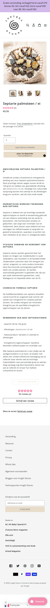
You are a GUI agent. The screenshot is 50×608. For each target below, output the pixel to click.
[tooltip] (44, 155)
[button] (25, 155)
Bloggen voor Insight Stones (18, 478)
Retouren (9, 443)
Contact (8, 450)
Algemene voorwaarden (16, 471)
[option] (13, 93)
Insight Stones (15, 583)
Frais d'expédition (25, 123)
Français (14, 605)
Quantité (7, 135)
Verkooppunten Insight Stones (19, 485)
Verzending (10, 436)
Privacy (8, 457)
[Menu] (45, 25)
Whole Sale (10, 464)
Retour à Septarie (27, 381)
